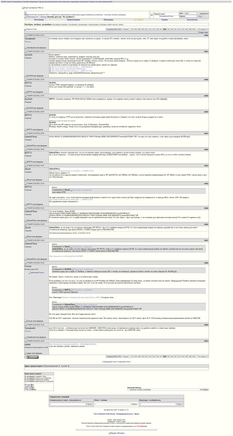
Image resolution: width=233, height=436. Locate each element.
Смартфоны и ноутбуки (21, 1)
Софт (100, 1)
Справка (164, 20)
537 (161, 29)
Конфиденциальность (124, 414)
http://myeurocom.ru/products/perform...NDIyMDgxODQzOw (72, 344)
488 (139, 29)
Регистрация (39, 20)
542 (179, 29)
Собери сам (93, 1)
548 (186, 29)
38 (132, 29)
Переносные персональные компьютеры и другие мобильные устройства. (77, 15)
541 (175, 29)
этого (84, 87)
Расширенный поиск (166, 16)
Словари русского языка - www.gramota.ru (65, 400)
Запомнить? (204, 13)
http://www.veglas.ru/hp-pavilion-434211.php (68, 69)
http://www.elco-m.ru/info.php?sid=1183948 (66, 256)
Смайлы (27, 386)
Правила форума (73, 20)
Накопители (84, 1)
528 (143, 29)
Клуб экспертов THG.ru (42, 15)
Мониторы (66, 1)
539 (168, 29)
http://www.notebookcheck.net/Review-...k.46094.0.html (71, 199)
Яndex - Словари (101, 400)
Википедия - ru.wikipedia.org (150, 400)
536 (157, 29)
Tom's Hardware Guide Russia (104, 414)
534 (150, 29)
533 (146, 29)
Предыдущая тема (109, 361)
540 (172, 29)
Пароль (182, 16)
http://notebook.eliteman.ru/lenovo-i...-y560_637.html (71, 71)
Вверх (137, 414)
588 (190, 29)
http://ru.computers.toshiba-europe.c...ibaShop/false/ (71, 67)
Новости (10, 1)
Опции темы (203, 32)
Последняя (202, 29)
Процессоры (44, 1)
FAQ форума (108, 20)
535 (154, 29)
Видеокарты (34, 1)
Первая (125, 29)
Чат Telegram (138, 20)
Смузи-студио (121, 421)
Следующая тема (123, 361)
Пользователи (192, 20)
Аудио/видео (75, 1)
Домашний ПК (107, 1)
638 (194, 29)
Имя (181, 13)
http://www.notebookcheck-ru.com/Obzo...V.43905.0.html (71, 171)
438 (135, 29)
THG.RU (3, 1)
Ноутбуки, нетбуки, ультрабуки (115, 15)
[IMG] (26, 388)
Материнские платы (55, 1)
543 (183, 29)
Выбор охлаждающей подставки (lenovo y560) (81, 297)
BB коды (27, 384)
